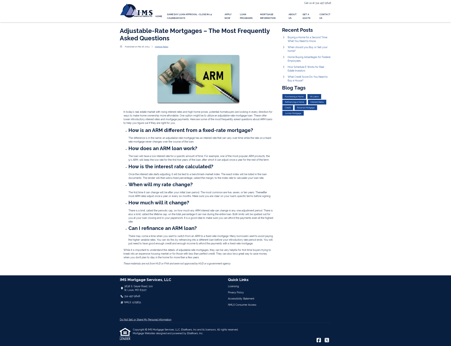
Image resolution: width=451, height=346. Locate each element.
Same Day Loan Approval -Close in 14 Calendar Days (189, 16)
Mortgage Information (268, 16)
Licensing (233, 286)
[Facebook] (319, 340)
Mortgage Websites (144, 333)
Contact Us (324, 16)
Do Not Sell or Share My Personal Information (145, 319)
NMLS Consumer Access (242, 304)
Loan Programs (246, 16)
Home (159, 16)
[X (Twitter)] (327, 340)
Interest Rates (161, 46)
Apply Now (228, 16)
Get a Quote (306, 16)
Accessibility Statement (241, 298)
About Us (293, 16)
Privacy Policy (236, 292)
